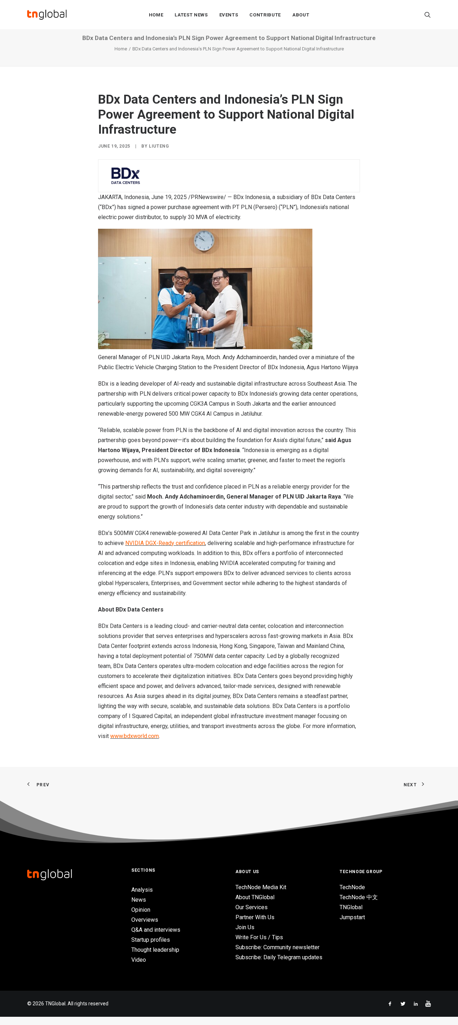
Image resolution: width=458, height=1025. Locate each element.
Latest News (191, 15)
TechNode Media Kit (260, 887)
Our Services (251, 907)
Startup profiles (150, 939)
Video (138, 959)
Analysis (142, 889)
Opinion (140, 909)
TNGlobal (351, 907)
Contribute (265, 15)
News (138, 899)
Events (228, 15)
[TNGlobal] (47, 15)
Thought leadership (155, 949)
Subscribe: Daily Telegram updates (278, 957)
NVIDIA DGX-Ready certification (165, 543)
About (300, 15)
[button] (427, 14)
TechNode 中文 (359, 897)
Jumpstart (352, 917)
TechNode (352, 887)
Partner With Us (254, 917)
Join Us (244, 927)
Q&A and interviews (155, 929)
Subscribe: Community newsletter (277, 947)
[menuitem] (156, 14)
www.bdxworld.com (134, 736)
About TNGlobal (254, 897)
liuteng (159, 146)
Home (156, 15)
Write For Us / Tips (259, 937)
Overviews (144, 919)
